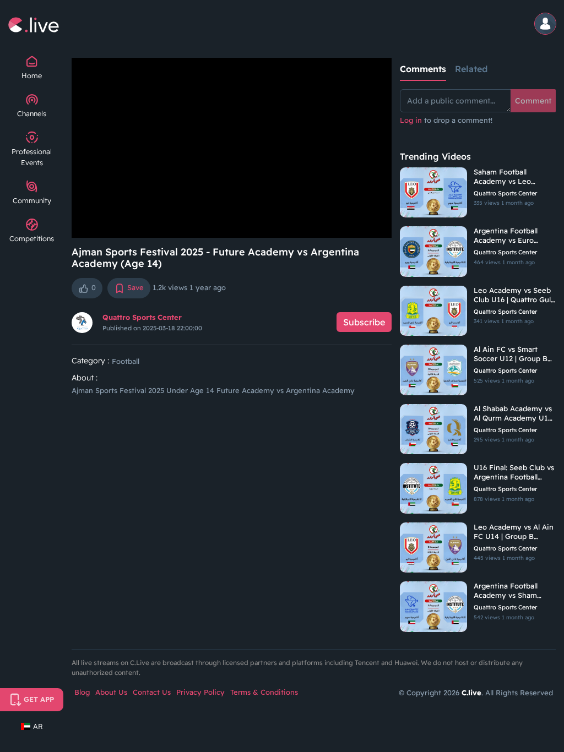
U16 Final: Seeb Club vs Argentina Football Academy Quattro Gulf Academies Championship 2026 (514, 472)
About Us (111, 692)
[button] (546, 24)
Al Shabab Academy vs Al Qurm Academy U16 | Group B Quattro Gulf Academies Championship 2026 (515, 413)
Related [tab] (471, 68)
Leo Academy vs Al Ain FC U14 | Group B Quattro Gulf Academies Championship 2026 (514, 531)
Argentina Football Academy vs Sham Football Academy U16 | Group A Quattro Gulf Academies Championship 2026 (514, 590)
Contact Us (152, 692)
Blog (82, 692)
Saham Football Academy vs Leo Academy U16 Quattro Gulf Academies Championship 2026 (512, 176)
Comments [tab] (423, 68)
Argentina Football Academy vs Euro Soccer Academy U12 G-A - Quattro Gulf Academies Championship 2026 (510, 235)
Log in (411, 120)
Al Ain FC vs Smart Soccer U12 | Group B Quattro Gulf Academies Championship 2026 (510, 354)
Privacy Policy (200, 692)
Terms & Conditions (264, 692)
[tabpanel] (478, 113)
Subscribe (364, 322)
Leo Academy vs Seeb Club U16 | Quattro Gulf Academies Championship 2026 (514, 295)
